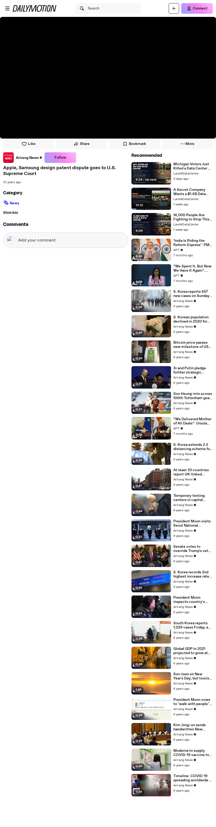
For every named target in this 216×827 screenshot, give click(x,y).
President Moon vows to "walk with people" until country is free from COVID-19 (191, 702)
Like (32, 143)
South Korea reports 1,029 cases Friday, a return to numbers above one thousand (190, 625)
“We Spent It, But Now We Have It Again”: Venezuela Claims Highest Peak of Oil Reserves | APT (192, 268)
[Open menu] (7, 8)
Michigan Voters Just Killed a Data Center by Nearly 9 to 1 (192, 166)
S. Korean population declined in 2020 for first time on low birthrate (191, 319)
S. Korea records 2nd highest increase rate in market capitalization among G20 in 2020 (191, 574)
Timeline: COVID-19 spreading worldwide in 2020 (192, 778)
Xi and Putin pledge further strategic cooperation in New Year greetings (189, 370)
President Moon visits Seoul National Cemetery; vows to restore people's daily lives (192, 523)
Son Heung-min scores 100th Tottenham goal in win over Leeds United (192, 396)
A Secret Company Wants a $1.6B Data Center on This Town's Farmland (192, 192)
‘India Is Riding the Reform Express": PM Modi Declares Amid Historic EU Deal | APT (192, 243)
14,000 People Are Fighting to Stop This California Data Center (192, 217)
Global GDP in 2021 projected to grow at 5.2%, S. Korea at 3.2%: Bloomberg (193, 651)
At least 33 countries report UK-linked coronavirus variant (191, 472)
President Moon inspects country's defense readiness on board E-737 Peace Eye (193, 600)
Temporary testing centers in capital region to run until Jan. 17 (192, 498)
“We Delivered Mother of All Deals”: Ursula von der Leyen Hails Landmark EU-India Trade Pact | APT (192, 421)
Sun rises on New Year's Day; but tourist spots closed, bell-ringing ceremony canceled (192, 676)
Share (85, 143)
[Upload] (174, 8)
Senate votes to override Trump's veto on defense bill (191, 549)
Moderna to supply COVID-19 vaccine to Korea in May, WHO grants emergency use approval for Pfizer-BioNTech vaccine (192, 753)
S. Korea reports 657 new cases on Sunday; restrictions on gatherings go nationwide (191, 294)
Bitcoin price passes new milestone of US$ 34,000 (192, 345)
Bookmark (137, 143)
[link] (22, 157)
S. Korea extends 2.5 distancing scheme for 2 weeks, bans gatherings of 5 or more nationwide (193, 447)
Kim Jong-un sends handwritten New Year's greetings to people (189, 727)
